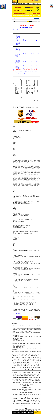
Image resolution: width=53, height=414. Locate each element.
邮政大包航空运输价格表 (35, 325)
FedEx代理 (24, 355)
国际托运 (16, 401)
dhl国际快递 (21, 351)
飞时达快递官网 (34, 0)
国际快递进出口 (32, 351)
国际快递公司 (13, 323)
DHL (20, 369)
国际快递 (21, 71)
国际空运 (35, 351)
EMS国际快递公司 (18, 400)
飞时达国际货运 (17, 412)
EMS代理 (19, 355)
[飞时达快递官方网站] (15, 2)
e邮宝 (17, 377)
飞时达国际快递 (18, 351)
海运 (28, 369)
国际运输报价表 (38, 325)
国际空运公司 (36, 398)
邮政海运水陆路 (26, 377)
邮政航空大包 (19, 377)
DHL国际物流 (24, 400)
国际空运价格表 (18, 325)
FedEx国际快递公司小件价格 (17, 314)
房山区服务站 (21, 355)
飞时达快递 (16, 351)
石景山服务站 (35, 355)
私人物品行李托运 (20, 401)
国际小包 (32, 400)
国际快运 (21, 400)
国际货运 (29, 351)
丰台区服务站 (26, 355)
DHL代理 (13, 355)
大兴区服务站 (39, 354)
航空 (26, 369)
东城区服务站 (16, 355)
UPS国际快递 (14, 412)
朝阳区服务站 (36, 354)
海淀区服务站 (29, 355)
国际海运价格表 (21, 325)
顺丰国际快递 (37, 351)
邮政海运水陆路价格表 (30, 325)
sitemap (37, 0)
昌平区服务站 (32, 354)
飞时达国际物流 (21, 412)
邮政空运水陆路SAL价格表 (25, 325)
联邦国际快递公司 (28, 400)
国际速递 (21, 27)
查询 (30, 354)
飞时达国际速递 (24, 412)
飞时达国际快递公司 (14, 3)
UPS (21, 369)
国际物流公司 (33, 398)
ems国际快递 (24, 351)
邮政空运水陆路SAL (23, 377)
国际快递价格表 (14, 325)
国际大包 (34, 400)
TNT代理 (38, 355)
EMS (12, 325)
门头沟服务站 (32, 355)
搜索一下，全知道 (37, 18)
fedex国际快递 (27, 351)
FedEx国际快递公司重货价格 (17, 313)
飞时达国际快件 (31, 412)
